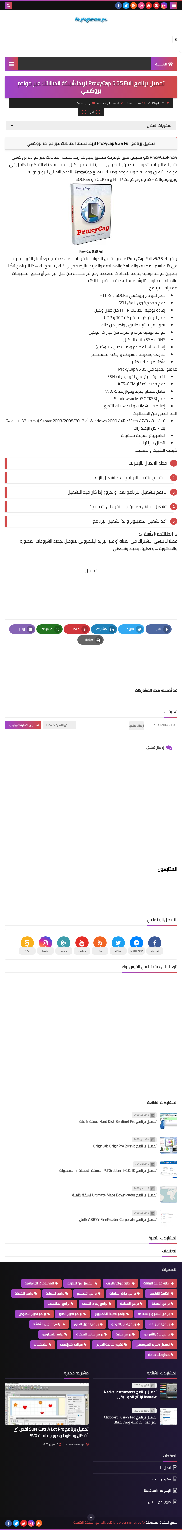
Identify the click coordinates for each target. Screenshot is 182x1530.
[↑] (91, 1517)
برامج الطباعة (129, 1303)
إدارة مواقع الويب (118, 1283)
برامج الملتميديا (58, 1303)
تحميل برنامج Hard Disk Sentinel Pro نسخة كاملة (118, 1121)
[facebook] (118, 5)
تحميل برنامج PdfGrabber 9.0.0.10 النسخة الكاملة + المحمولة (108, 1170)
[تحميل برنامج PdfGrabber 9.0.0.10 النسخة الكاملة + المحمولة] (168, 1169)
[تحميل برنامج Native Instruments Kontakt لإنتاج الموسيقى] (168, 1391)
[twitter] (126, 5)
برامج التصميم (87, 1293)
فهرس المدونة (160, 1479)
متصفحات (40, 1344)
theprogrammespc (74, 1444)
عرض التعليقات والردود (21, 725)
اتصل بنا (165, 1468)
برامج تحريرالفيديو (123, 1324)
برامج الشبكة (83, 103)
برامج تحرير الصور (70, 1314)
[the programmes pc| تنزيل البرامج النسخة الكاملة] (91, 20)
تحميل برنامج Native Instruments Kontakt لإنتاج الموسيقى (130, 1394)
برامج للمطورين (52, 1334)
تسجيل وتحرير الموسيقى (153, 1344)
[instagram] (164, 5)
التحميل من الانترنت (80, 1283)
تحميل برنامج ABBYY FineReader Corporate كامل (118, 1219)
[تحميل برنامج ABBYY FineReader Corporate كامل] (168, 1218)
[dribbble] (141, 5)
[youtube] (149, 5)
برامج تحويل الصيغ (86, 1324)
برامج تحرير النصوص (32, 1314)
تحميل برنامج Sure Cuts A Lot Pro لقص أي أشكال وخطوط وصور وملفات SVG (51, 1432)
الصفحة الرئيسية (109, 103)
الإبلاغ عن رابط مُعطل (157, 1490)
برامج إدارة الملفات (122, 1293)
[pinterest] (156, 5)
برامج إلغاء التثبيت (94, 1303)
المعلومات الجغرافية (39, 1283)
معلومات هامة (159, 1355)
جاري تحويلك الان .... (158, 1502)
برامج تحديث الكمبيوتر (110, 1314)
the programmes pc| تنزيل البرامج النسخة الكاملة (107, 1522)
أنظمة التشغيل (159, 1293)
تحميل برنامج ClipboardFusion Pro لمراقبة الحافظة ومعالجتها (130, 1419)
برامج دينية (123, 1334)
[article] (50, 667)
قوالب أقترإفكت (71, 1344)
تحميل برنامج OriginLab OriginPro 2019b (125, 1145)
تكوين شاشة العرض (109, 1344)
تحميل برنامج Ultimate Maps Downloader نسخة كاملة (114, 1194)
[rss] (133, 5)
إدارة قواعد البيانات (156, 1283)
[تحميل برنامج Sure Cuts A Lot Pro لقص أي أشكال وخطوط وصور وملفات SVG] (47, 1404)
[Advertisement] (91, 40)
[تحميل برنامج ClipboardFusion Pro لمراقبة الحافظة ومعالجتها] (168, 1416)
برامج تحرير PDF (159, 1324)
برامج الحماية (55, 1293)
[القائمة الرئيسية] (11, 63)
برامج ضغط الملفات (89, 1334)
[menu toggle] (173, 5)
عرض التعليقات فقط (58, 725)
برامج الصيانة (161, 1303)
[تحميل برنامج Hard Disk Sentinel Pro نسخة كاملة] (168, 1120)
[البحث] (8, 5)
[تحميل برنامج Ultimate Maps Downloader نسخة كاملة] (168, 1194)
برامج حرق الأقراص (157, 1334)
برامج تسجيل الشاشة (47, 1324)
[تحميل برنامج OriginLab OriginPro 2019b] (168, 1145)
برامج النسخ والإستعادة (154, 1314)
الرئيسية (161, 64)
